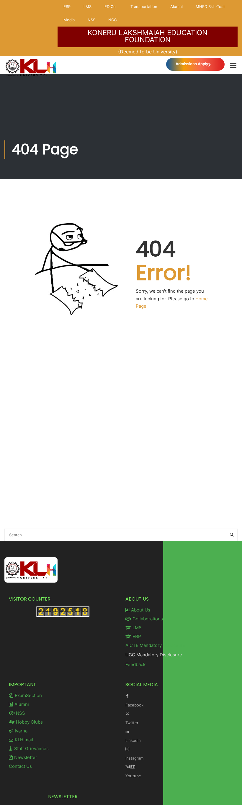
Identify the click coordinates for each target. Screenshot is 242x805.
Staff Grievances (31, 748)
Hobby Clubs (29, 722)
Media (69, 19)
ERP (67, 6)
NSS (91, 19)
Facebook (134, 705)
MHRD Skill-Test (210, 6)
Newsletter (25, 757)
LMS (87, 6)
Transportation (143, 6)
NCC (112, 19)
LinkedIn (133, 740)
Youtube (133, 775)
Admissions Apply (192, 63)
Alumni (176, 6)
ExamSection (28, 695)
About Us (140, 610)
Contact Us (20, 766)
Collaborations (148, 619)
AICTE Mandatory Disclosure (155, 645)
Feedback (135, 664)
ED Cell (110, 6)
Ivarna (21, 731)
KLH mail (24, 739)
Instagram (134, 758)
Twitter (131, 722)
